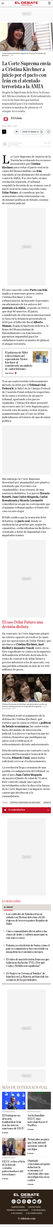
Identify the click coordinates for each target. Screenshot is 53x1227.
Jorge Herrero (9, 373)
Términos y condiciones (17, 1210)
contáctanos (34, 1207)
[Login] (49, 3)
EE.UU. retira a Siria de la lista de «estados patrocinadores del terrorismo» (13, 1168)
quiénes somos (18, 1207)
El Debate (16, 118)
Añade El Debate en (30, 132)
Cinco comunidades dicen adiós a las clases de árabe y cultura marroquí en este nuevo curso (27, 934)
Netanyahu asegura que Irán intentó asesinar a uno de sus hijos (38, 1144)
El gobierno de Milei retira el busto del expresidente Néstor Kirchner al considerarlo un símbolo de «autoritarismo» (18, 360)
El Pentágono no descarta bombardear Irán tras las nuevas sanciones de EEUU (13, 1122)
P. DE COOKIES (16, 1213)
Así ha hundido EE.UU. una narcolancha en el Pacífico (37, 1120)
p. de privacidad (39, 1210)
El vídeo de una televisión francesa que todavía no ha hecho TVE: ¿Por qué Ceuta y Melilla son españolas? (27, 962)
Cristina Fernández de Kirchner (25, 803)
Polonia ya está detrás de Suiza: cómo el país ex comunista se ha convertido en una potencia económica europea (28, 948)
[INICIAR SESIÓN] (49, 3)
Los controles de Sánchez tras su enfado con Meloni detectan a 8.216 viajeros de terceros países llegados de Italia (27, 919)
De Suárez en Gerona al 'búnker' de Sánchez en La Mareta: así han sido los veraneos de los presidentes (27, 976)
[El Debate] (26, 3)
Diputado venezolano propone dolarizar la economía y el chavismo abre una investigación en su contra (39, 1170)
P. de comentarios (34, 1213)
